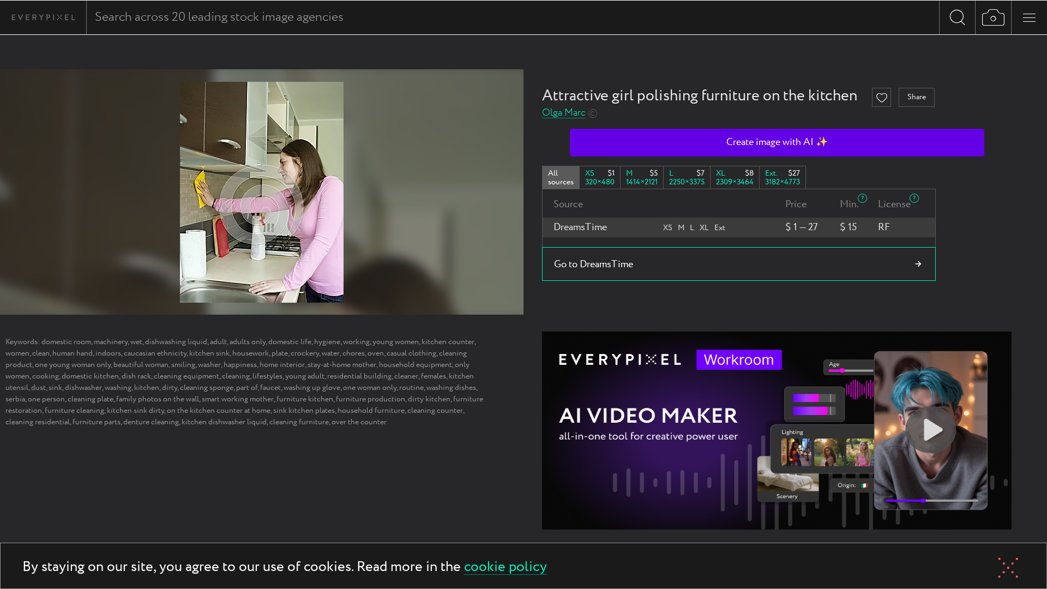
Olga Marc (564, 113)
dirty (169, 387)
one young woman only (73, 364)
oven (376, 353)
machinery (111, 341)
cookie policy (505, 567)
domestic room (66, 341)
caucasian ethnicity (155, 353)
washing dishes (451, 387)
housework (250, 353)
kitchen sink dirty (135, 410)
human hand (72, 353)
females (433, 376)
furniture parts (97, 422)
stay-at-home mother (342, 364)
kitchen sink (209, 353)
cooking (45, 376)
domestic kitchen (90, 376)
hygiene (327, 341)
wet (136, 341)
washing (118, 387)
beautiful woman (141, 364)
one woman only (369, 387)
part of (246, 387)
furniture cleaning (74, 410)
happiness (240, 364)
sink (55, 387)
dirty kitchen (429, 399)
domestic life (289, 341)
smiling (183, 364)
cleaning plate (90, 399)
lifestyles (267, 376)
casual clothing (411, 353)
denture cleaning (151, 422)
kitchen (146, 387)
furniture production (370, 399)
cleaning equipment (186, 376)
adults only (248, 341)
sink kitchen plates (304, 410)
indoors (108, 353)
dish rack (136, 376)
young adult (304, 376)
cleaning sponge (206, 387)
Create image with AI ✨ (777, 142)
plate (280, 353)
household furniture (371, 410)
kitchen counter (448, 341)
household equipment (415, 364)
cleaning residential (37, 422)
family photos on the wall (157, 399)
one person (46, 399)
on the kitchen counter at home (218, 410)
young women (395, 341)
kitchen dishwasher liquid (224, 422)
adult (218, 341)
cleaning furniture (299, 422)
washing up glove (312, 387)
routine (411, 387)
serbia (15, 399)
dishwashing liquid (176, 341)
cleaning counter (435, 410)
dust (38, 387)
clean (41, 353)
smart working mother (238, 399)
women (17, 353)
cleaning (236, 376)
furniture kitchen (304, 399)
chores (353, 353)
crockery (305, 353)
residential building (359, 376)
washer (209, 364)
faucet (270, 387)
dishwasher (83, 387)
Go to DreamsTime (593, 264)
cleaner (406, 376)
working (356, 341)
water (331, 353)
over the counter (359, 422)
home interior (282, 364)
